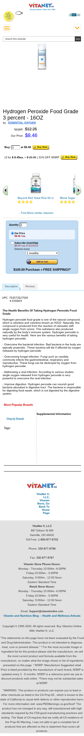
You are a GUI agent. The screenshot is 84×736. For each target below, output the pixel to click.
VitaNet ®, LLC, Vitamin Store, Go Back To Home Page (43, 503)
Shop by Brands (16, 418)
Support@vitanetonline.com (46, 611)
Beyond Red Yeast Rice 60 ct (36, 197)
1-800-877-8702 (48, 539)
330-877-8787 (45, 557)
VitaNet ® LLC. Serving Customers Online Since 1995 (42, 6)
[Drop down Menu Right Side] (77, 28)
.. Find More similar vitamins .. (36, 214)
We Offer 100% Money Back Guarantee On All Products (9, 16)
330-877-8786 (47, 548)
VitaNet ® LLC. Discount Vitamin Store (42, 485)
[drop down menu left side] (7, 28)
